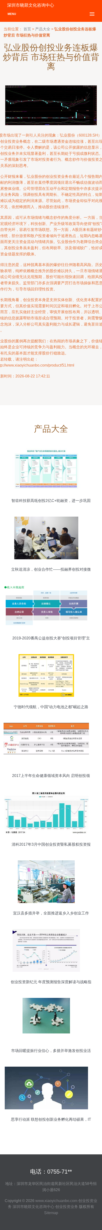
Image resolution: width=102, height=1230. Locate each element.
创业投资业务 (66, 1207)
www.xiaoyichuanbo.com (56, 1201)
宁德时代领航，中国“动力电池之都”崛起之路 (51, 707)
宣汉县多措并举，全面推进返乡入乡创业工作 (51, 913)
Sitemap (51, 1213)
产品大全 (42, 29)
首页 (27, 29)
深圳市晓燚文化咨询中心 (33, 1207)
